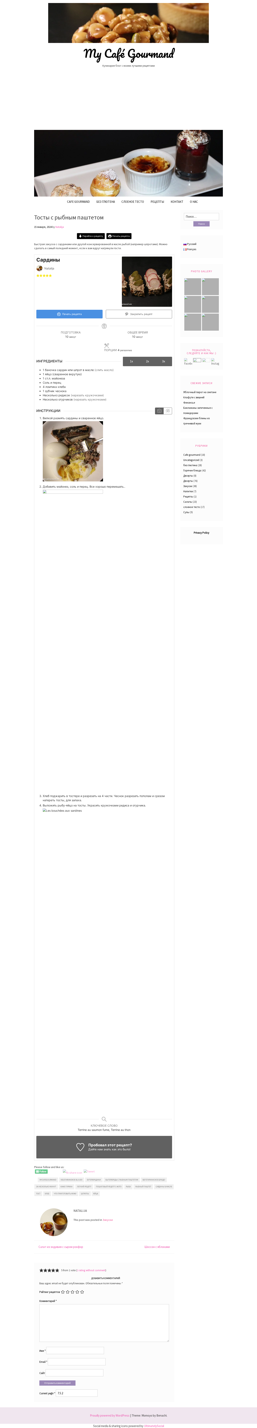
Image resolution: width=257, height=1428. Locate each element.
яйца (95, 1193)
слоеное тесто (191, 507)
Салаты (187, 502)
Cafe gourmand (78, 202)
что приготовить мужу (65, 1193)
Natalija (59, 227)
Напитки (188, 491)
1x (131, 361)
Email (43, 1362)
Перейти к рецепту (92, 235)
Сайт (42, 1373)
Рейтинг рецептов (49, 1292)
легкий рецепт (84, 1186)
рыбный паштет (143, 1186)
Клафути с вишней (193, 397)
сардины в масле (164, 1186)
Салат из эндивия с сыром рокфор (61, 1247)
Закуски (108, 1220)
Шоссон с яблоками (157, 1247)
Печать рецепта (121, 235)
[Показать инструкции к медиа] (159, 411)
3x (163, 361)
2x (147, 361)
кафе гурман (66, 1186)
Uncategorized (191, 460)
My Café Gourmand (129, 53)
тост (38, 1193)
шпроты (85, 1193)
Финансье (189, 402)
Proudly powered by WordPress (110, 1415)
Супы (186, 512)
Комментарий (48, 1301)
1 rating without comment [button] (91, 1270)
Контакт (177, 202)
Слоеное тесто (132, 202)
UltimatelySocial (154, 1426)
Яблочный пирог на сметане (199, 392)
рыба (128, 1186)
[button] (37, 275)
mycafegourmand (48, 1179)
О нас (194, 202)
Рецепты (157, 202)
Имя (42, 1351)
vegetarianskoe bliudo (71, 1179)
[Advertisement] (128, 100)
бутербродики (94, 1179)
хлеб (47, 1193)
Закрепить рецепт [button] (141, 314)
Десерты (188, 475)
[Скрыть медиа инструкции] (167, 411)
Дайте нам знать (99, 1149)
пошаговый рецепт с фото (108, 1186)
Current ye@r (47, 1393)
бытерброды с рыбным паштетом (121, 1179)
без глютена (105, 202)
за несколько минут (46, 1186)
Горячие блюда (192, 470)
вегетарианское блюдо (154, 1179)
